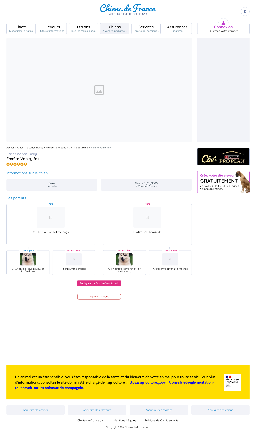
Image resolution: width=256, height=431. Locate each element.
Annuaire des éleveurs (97, 410)
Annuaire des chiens (220, 410)
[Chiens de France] (128, 11)
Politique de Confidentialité (162, 420)
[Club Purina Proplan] (223, 156)
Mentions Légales (125, 420)
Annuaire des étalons (158, 410)
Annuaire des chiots (35, 410)
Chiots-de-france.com (91, 420)
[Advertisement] (223, 90)
